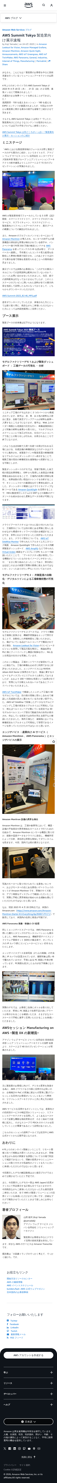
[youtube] (29, 1449)
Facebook (14, 1324)
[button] (28, 18)
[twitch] (24, 1449)
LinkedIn (14, 1327)
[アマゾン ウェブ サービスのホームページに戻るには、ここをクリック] (28, 5)
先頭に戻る (26, 1457)
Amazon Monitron (11, 238)
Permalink (41, 61)
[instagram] (19, 1449)
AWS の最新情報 (14, 1282)
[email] (39, 1449)
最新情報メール (18, 1334)
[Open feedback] (53, 741)
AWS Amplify (32, 548)
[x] (5, 1449)
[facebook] (10, 1449)
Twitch (13, 1331)
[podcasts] (34, 1449)
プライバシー (10, 1465)
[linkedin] (14, 1449)
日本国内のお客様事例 (17, 1292)
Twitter (13, 1320)
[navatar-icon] (51, 5)
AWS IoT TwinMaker (11, 692)
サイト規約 (24, 1465)
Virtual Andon (9, 552)
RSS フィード (16, 1337)
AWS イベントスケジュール (20, 1285)
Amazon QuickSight (27, 489)
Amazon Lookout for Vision (26, 645)
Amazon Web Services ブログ (17, 29)
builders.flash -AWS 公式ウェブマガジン (26, 1289)
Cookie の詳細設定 (12, 1469)
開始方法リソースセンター (19, 1278)
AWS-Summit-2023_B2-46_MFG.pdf (19, 295)
